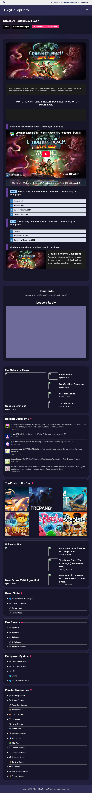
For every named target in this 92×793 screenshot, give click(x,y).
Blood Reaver (65, 374)
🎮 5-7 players (15, 642)
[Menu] (87, 10)
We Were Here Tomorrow (71, 384)
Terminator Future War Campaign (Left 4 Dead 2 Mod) (71, 563)
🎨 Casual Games (16, 714)
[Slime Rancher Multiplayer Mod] (51, 524)
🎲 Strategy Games (17, 757)
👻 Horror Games (16, 724)
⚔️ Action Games (16, 700)
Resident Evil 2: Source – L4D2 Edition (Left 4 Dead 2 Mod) (72, 578)
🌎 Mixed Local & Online (19, 681)
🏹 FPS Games (15, 719)
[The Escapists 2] (75, 524)
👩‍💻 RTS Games (15, 743)
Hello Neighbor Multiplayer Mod (32, 424)
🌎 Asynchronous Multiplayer (21, 599)
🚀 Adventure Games (18, 705)
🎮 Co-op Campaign (17, 603)
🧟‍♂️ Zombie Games (16, 776)
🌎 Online (13, 676)
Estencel (20, 442)
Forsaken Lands (67, 394)
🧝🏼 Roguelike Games (17, 733)
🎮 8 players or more (17, 647)
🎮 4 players (14, 637)
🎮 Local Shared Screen (19, 662)
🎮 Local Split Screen (17, 666)
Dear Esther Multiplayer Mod (22, 580)
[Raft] (75, 499)
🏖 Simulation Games (17, 752)
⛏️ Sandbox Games (17, 748)
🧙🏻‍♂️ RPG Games (15, 738)
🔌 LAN (12, 671)
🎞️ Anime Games (16, 710)
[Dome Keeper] (17, 499)
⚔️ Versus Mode (15, 613)
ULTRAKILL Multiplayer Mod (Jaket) (29, 434)
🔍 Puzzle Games (16, 729)
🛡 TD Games (14, 767)
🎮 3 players (14, 632)
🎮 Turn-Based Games (18, 771)
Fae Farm (35, 466)
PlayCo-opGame (17, 10)
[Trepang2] (41, 499)
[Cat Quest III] (17, 524)
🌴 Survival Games (16, 762)
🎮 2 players (14, 628)
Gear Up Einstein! (15, 405)
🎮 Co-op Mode (15, 608)
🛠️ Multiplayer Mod (17, 695)
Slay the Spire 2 (67, 403)
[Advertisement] (46, 115)
